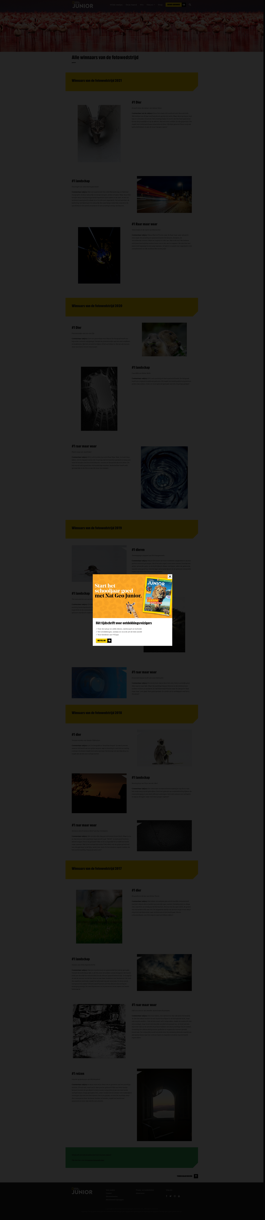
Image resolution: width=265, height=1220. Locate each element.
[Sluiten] (170, 576)
